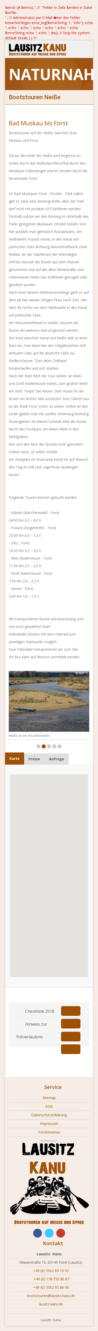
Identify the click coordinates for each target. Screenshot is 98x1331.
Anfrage (56, 759)
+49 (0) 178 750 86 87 (50, 1279)
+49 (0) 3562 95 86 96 (50, 1287)
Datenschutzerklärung (49, 1115)
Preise (34, 759)
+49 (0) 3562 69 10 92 (50, 1270)
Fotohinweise (49, 1132)
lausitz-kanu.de (50, 1304)
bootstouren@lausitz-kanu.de (50, 1295)
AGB (49, 1106)
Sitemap (49, 1097)
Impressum (49, 1123)
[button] (64, 926)
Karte (15, 758)
